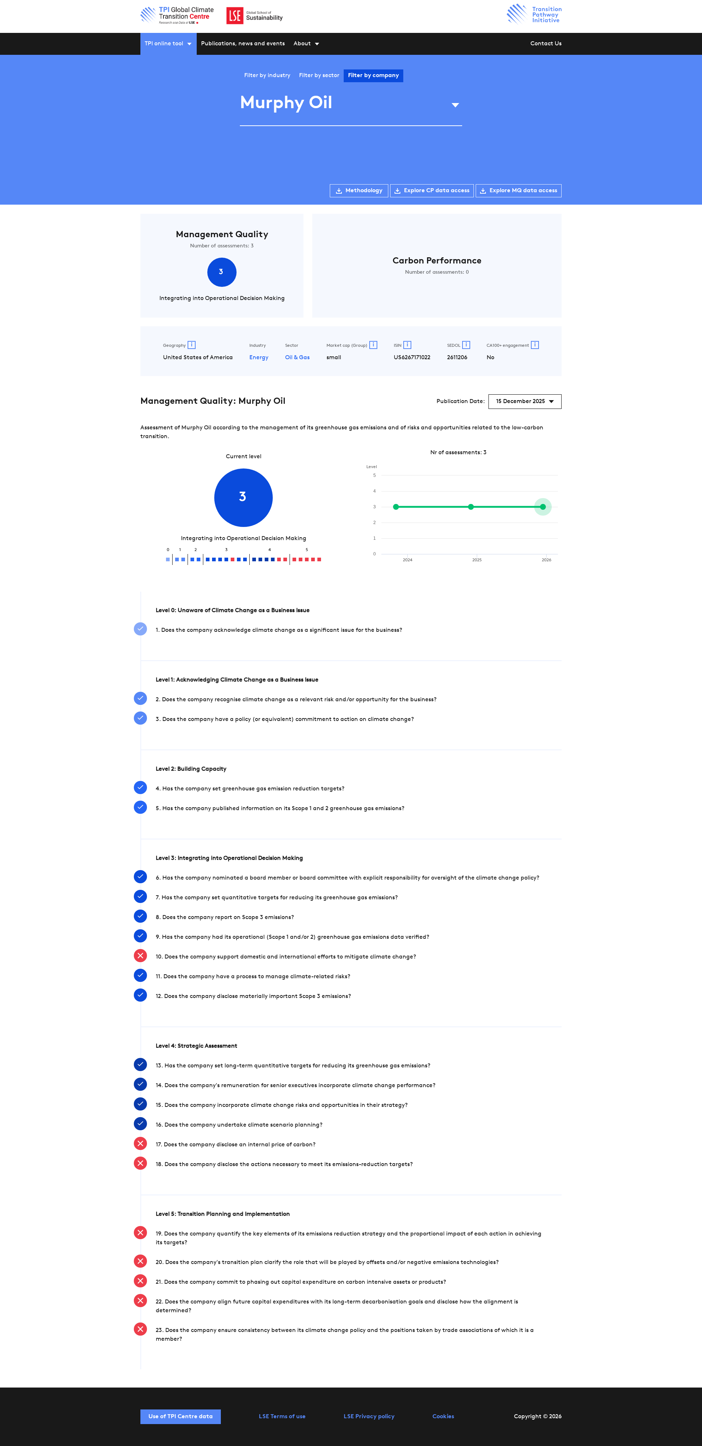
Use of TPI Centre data (180, 1417)
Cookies (443, 1417)
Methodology (364, 191)
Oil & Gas (297, 358)
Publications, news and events (243, 44)
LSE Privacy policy (369, 1417)
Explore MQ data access (523, 191)
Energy (258, 358)
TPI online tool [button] (164, 44)
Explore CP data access (436, 191)
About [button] (302, 44)
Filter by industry (267, 76)
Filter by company (373, 76)
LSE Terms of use (282, 1417)
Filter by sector (319, 76)
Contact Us (546, 44)
